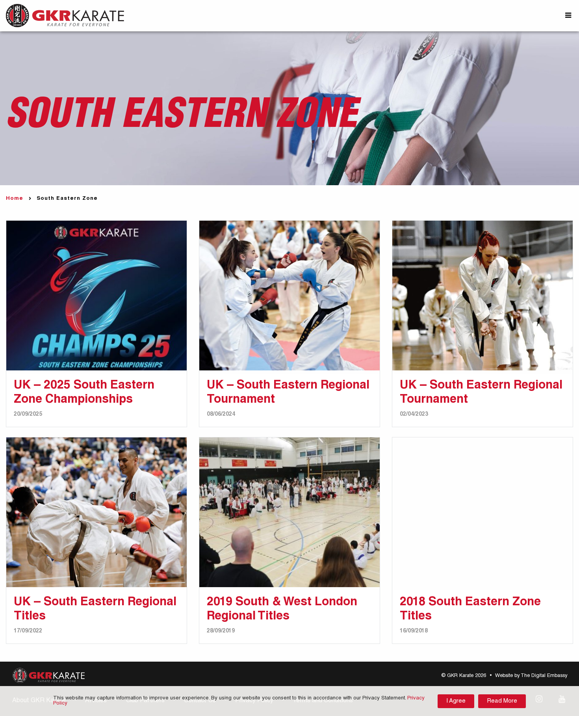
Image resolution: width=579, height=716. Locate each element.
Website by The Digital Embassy (531, 676)
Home (14, 198)
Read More (502, 701)
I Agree (456, 701)
